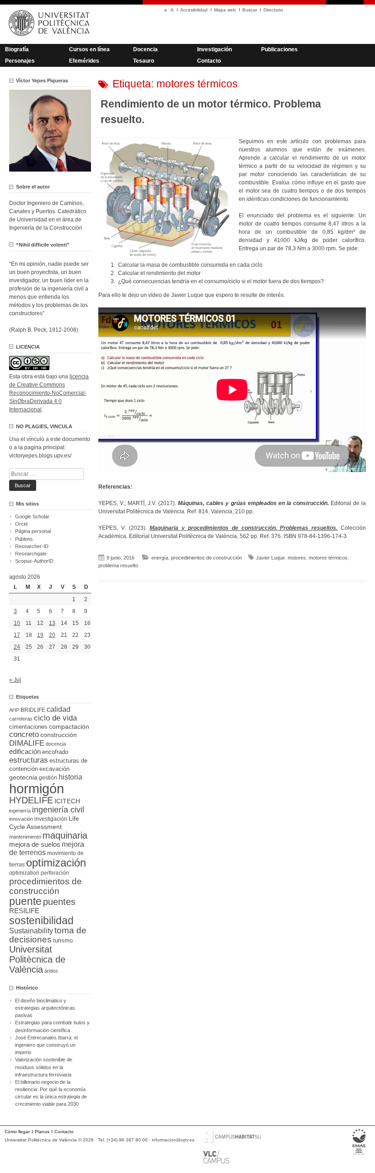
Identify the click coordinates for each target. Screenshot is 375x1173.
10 (17, 623)
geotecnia (23, 777)
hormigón (36, 788)
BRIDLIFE (33, 710)
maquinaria (65, 835)
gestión (48, 777)
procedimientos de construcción (206, 557)
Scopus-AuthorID (34, 561)
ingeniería (20, 810)
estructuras (28, 759)
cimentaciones (28, 726)
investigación (50, 819)
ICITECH (67, 801)
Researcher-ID (31, 546)
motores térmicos (328, 557)
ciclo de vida (55, 717)
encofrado (55, 751)
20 (52, 635)
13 (52, 623)
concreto (24, 734)
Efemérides (84, 61)
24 (17, 647)
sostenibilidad (41, 920)
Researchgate (31, 553)
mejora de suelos (34, 844)
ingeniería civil (58, 809)
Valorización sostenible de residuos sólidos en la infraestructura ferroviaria (43, 1067)
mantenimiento (25, 836)
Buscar (249, 9)
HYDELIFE (31, 800)
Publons (24, 539)
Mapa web (225, 9)
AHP (14, 710)
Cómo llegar (17, 1131)
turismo (63, 940)
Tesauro (143, 61)
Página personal (33, 531)
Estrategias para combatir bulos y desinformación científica (52, 1026)
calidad (58, 709)
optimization (24, 873)
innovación (21, 819)
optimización (56, 862)
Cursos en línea (89, 49)
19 (40, 635)
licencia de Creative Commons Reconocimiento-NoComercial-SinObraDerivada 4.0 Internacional (49, 393)
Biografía (17, 49)
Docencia (145, 49)
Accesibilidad (194, 9)
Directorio (273, 9)
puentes (59, 902)
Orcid (21, 524)
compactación (69, 726)
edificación (25, 751)
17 (17, 635)
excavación (54, 768)
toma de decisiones (47, 934)
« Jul (15, 680)
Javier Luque (270, 557)
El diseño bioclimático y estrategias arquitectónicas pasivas (45, 1008)
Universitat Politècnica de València (37, 959)
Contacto (209, 61)
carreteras (20, 718)
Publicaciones (279, 49)
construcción (58, 734)
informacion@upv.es (173, 1139)
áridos (51, 971)
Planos (42, 1131)
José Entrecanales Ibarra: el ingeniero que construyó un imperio (46, 1045)
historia (70, 777)
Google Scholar (32, 516)
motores (297, 557)
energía (159, 557)
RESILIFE (24, 911)
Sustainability (31, 931)
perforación (55, 873)
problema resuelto (118, 565)
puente (25, 901)
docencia (56, 744)
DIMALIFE (26, 743)
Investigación (214, 49)
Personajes (20, 61)
